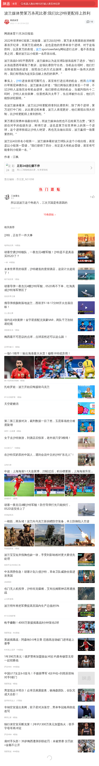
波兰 (39, 49)
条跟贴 (49, 214)
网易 (6, 3)
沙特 (19, 81)
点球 (89, 81)
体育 (14, 3)
